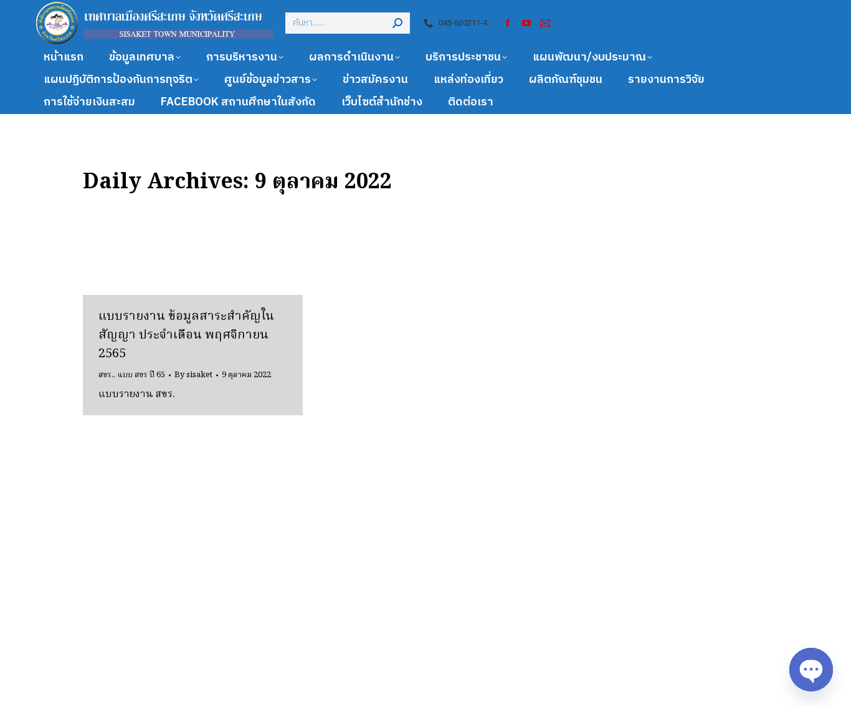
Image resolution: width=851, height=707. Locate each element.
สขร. (105, 375)
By (193, 375)
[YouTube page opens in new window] (526, 23)
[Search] (397, 23)
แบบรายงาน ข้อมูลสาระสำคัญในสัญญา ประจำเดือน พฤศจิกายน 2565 (186, 335)
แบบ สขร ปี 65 (141, 375)
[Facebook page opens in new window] (508, 23)
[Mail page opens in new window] (545, 23)
